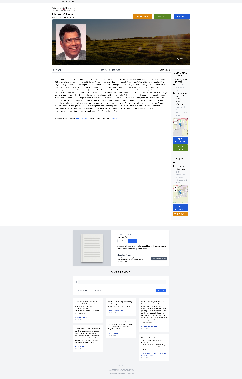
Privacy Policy (115, 370)
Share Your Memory (159, 258)
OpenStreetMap (123, 373)
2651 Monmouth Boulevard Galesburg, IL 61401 (181, 177)
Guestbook (164, 70)
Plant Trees (180, 147)
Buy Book (132, 241)
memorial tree (81, 118)
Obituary (58, 70)
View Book (122, 241)
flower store (114, 118)
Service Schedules (110, 70)
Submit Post (161, 290)
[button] (180, 125)
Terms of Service (126, 370)
